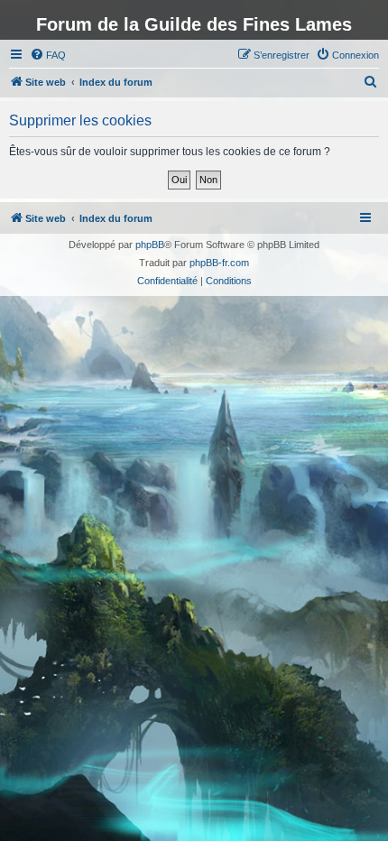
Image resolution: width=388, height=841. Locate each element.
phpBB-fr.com (219, 262)
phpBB (149, 244)
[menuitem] (48, 55)
